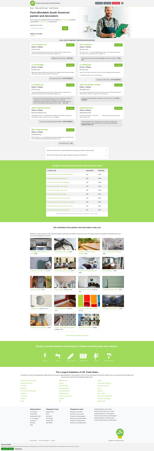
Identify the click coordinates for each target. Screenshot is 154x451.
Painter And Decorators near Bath (56, 194)
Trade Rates (107, 3)
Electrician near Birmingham (78, 418)
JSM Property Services (40, 108)
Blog (31, 425)
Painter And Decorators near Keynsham (58, 210)
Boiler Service (50, 412)
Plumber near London (76, 412)
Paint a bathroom (108, 270)
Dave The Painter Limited (90, 85)
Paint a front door (35, 289)
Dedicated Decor (86, 108)
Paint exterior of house (85, 327)
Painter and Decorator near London (104, 411)
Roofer (22, 401)
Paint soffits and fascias (61, 251)
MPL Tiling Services (39, 130)
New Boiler (49, 422)
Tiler (60, 401)
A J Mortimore (85, 65)
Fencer (99, 388)
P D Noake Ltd (43, 21)
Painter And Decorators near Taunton (57, 186)
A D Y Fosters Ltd (38, 45)
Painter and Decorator (109, 360)
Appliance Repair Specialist (28, 380)
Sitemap (32, 422)
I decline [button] (10, 449)
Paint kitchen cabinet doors (62, 270)
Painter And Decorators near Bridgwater (58, 182)
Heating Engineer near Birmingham (104, 413)
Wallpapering (34, 308)
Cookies (53, 440)
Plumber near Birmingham (77, 416)
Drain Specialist (63, 385)
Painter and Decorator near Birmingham (105, 415)
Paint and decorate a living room (112, 251)
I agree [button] (4, 449)
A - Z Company (34, 418)
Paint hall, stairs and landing (39, 327)
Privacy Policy (33, 440)
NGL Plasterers (64, 19)
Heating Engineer (83, 360)
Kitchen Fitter (101, 393)
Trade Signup (116, 3)
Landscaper (23, 396)
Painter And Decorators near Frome (57, 190)
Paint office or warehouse (38, 270)
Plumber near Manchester (77, 420)
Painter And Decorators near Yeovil (57, 178)
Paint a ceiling (59, 289)
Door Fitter (23, 385)
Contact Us (33, 420)
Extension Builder (64, 388)
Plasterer (96, 360)
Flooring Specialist (64, 391)
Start (65, 28)
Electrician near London (77, 414)
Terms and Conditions (44, 440)
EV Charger (49, 418)
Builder (99, 380)
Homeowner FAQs (35, 416)
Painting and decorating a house (88, 308)
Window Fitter (101, 401)
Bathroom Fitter (63, 380)
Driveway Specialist (103, 385)
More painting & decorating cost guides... (78, 335)
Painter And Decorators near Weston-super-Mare (61, 202)
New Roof (49, 416)
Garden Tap (49, 420)
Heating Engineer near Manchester (104, 418)
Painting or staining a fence (110, 308)
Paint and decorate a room (110, 289)
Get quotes (70, 45)
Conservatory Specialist (104, 383)
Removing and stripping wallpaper (64, 327)
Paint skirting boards (60, 308)
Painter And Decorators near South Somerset (60, 174)
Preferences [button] (18, 449)
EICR (47, 414)
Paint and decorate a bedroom (87, 270)
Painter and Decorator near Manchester (105, 420)
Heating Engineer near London (103, 409)
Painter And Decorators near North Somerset (59, 206)
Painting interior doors (85, 289)
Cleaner (61, 383)
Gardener (100, 391)
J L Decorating (37, 65)
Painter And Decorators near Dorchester (58, 198)
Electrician (45, 360)
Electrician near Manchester (78, 422)
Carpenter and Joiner (70, 360)
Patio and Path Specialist (104, 396)
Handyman (23, 393)
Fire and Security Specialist (28, 391)
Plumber (58, 360)
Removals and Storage (104, 398)
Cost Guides (99, 3)
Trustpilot (32, 35)
